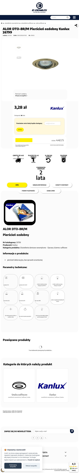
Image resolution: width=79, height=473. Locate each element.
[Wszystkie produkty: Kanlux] (57, 108)
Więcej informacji (39, 185)
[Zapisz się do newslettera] (72, 431)
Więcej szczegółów (21, 95)
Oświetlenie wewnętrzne (11, 23)
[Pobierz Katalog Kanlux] (20, 212)
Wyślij (20, 129)
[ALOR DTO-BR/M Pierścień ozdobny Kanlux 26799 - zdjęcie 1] (19, 47)
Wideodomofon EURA (51, 469)
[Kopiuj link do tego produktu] (76, 25)
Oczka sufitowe (39, 23)
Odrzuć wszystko (31, 466)
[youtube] (41, 438)
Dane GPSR (51, 191)
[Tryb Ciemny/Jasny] (45, 438)
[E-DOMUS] (39, 7)
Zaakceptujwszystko (13, 465)
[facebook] (33, 438)
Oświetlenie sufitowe (27, 23)
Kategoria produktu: (11, 247)
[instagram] (37, 438)
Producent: (7, 245)
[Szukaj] (67, 17)
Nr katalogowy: (9, 242)
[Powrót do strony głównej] (1, 23)
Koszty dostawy (62, 185)
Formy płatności (28, 191)
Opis (17, 185)
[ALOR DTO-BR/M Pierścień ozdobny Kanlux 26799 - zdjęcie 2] (19, 57)
